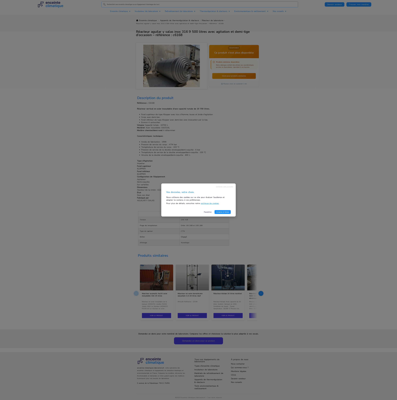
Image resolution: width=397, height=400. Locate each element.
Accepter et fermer (222, 212)
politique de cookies (210, 203)
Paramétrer (208, 212)
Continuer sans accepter (224, 187)
